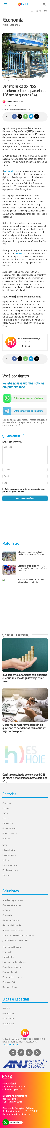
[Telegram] (31, 116)
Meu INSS (20, 253)
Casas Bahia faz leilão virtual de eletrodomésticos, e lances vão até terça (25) (32, 568)
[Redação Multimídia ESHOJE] (4, 101)
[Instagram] (22, 346)
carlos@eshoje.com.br (12, 1089)
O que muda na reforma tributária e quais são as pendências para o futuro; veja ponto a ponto (24, 728)
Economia (13, 20)
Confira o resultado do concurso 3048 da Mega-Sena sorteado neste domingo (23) (24, 778)
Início (5, 24)
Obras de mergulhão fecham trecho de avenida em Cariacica (31, 553)
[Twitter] (37, 1052)
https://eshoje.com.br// (24, 342)
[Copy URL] (36, 116)
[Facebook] (14, 116)
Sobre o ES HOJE (10, 1044)
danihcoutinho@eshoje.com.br (16, 1114)
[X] (19, 116)
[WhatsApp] (25, 116)
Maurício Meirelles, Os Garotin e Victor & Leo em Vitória (31, 580)
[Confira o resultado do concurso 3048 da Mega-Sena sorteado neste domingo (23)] (25, 754)
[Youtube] (29, 346)
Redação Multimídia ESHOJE (15, 101)
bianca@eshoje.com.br (12, 1101)
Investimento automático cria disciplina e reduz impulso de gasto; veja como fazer (24, 678)
